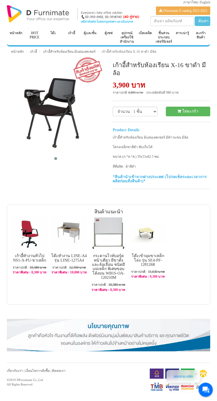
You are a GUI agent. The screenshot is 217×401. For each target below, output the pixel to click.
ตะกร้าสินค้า (201, 35)
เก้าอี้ (33, 52)
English (205, 2)
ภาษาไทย (190, 2)
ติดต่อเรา (59, 371)
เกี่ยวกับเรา (15, 371)
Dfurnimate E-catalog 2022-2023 (184, 11)
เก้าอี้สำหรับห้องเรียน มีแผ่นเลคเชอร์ (69, 52)
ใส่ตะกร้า (189, 111)
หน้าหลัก (16, 33)
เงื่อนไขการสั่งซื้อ (37, 371)
